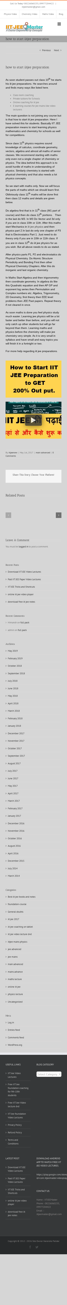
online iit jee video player (21, 594)
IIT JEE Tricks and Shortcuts (21, 586)
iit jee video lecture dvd (20, 934)
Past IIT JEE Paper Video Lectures (24, 579)
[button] (8, 515)
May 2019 (13, 650)
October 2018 (15, 665)
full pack (24, 622)
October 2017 (15, 748)
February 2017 (15, 808)
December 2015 (16, 860)
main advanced (43, 452)
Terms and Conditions (13, 1141)
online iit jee (14, 986)
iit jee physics (35, 226)
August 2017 (14, 763)
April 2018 (13, 703)
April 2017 (13, 793)
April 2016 (13, 853)
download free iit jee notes (21, 601)
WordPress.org (15, 1044)
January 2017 (14, 815)
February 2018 (15, 718)
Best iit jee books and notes (21, 896)
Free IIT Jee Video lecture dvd (17, 1104)
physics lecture (15, 994)
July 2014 (12, 868)
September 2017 (16, 755)
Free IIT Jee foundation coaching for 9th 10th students (18, 1090)
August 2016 (14, 845)
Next (56, 50)
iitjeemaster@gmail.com (33, 6)
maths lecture (15, 979)
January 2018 (14, 725)
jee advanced (14, 949)
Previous (46, 50)
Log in (11, 1022)
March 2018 (14, 710)
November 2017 (16, 740)
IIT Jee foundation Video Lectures (17, 1115)
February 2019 (15, 658)
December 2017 (16, 733)
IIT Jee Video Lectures (14, 1075)
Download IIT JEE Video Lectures (24, 571)
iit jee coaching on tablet (20, 926)
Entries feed (14, 1029)
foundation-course (17, 904)
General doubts (15, 911)
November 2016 (16, 830)
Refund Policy (15, 1132)
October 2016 (15, 838)
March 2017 (14, 800)
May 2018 (13, 695)
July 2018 (12, 680)
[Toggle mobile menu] (59, 24)
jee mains (12, 956)
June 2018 (13, 688)
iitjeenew (13, 452)
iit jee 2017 (13, 919)
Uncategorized (15, 1001)
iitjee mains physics (17, 941)
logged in (23, 546)
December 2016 (16, 823)
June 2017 (13, 778)
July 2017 (12, 770)
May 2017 (13, 785)
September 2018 (16, 673)
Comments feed (16, 1037)
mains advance (15, 971)
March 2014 (14, 875)
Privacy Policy (15, 1124)
